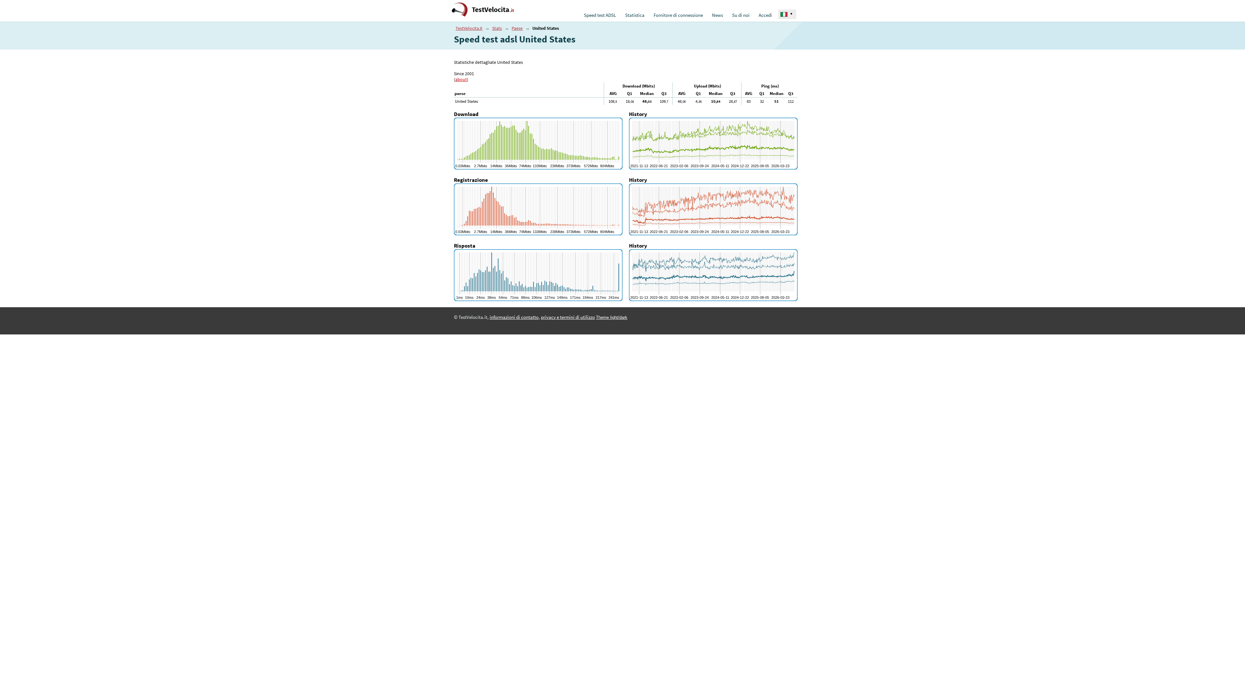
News (717, 15)
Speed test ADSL (600, 15)
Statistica (635, 15)
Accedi (765, 15)
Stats (497, 28)
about (461, 79)
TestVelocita (493, 9)
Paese (517, 28)
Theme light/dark (611, 317)
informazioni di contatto (514, 317)
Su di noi (741, 15)
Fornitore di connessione (678, 15)
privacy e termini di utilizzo (568, 317)
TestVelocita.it (469, 28)
